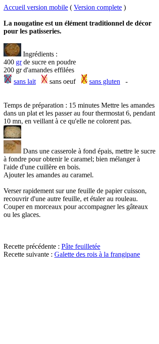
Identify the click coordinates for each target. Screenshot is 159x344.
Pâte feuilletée (80, 246)
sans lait (25, 81)
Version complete (98, 7)
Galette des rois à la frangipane (97, 254)
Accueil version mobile (36, 7)
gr (19, 62)
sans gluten (104, 81)
